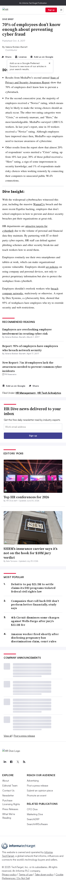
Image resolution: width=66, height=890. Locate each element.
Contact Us (8, 790)
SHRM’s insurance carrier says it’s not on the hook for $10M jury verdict (30, 553)
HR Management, (26, 392)
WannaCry (39, 204)
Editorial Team (9, 785)
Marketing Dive (35, 814)
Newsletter (8, 795)
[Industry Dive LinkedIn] (5, 762)
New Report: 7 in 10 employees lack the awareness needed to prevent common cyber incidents (32, 367)
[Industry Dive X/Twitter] (17, 762)
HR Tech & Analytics (49, 392)
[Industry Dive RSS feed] (24, 762)
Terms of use (26, 874)
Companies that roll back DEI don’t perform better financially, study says (35, 604)
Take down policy (44, 874)
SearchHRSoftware (37, 824)
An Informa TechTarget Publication (33, 3)
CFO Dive (32, 809)
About (5, 780)
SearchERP (33, 819)
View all (8, 735)
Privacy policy (9, 874)
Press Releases (10, 809)
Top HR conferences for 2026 (26, 497)
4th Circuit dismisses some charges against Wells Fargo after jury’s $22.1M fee (35, 621)
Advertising (33, 780)
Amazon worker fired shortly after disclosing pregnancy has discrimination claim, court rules (35, 637)
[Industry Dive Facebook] (11, 762)
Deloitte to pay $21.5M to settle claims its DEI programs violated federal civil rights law (33, 587)
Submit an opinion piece (40, 790)
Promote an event (36, 795)
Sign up (51, 10)
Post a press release (24, 735)
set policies (52, 267)
